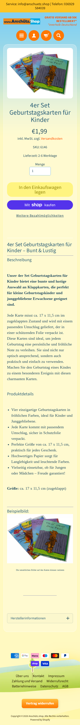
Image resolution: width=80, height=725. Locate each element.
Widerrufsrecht (57, 681)
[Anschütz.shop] (21, 21)
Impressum (56, 676)
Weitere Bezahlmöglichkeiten (40, 215)
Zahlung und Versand (27, 681)
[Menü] (21, 35)
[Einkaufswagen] (46, 35)
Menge (40, 164)
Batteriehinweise (24, 686)
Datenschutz (49, 686)
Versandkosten (52, 138)
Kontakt (38, 676)
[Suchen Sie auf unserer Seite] (58, 35)
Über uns (22, 676)
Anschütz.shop (36, 716)
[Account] (34, 35)
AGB (65, 686)
